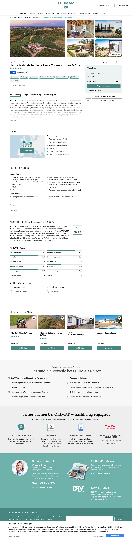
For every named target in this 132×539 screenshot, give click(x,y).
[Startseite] (10, 17)
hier (106, 532)
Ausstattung (36, 95)
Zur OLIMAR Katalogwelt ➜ (103, 474)
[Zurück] (116, 312)
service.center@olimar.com (42, 487)
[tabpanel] (104, 79)
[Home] (66, 5)
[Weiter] (120, 312)
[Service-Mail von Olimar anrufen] (88, 100)
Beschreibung (15, 95)
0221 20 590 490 (44, 483)
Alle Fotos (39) (116, 54)
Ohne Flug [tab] (91, 68)
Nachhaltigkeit (50, 95)
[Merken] (34, 318)
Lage (26, 95)
